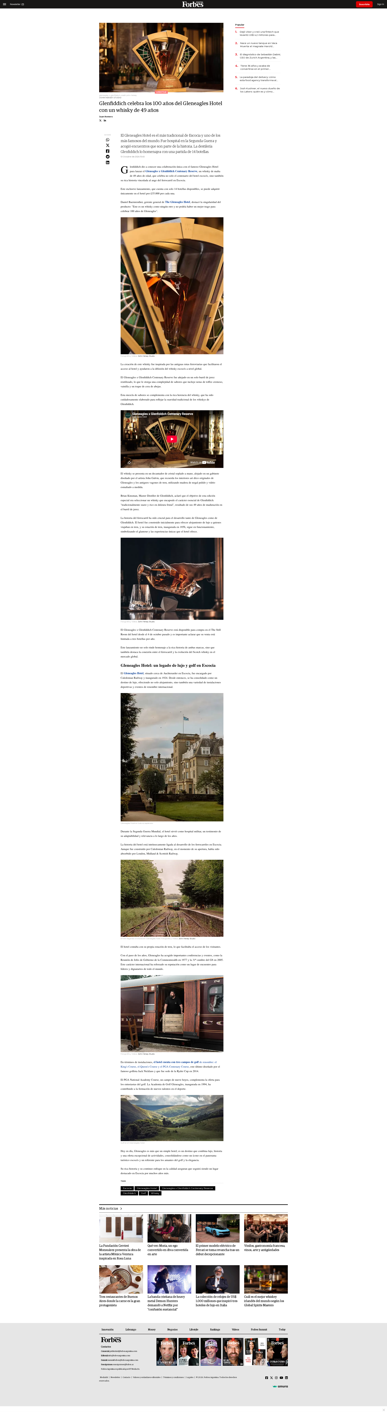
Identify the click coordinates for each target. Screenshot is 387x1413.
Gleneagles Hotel (147, 1188)
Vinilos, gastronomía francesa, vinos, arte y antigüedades (264, 1248)
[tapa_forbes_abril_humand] (189, 1352)
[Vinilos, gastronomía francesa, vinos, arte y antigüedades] (266, 1228)
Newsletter (115, 1377)
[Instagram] (276, 1378)
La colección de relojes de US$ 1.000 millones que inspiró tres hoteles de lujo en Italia (216, 1301)
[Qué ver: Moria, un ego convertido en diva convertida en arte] (169, 1228)
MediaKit (104, 1377)
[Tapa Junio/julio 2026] (167, 1352)
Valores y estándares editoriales (147, 1377)
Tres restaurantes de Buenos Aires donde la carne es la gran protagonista (119, 1301)
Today (282, 1329)
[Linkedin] (107, 162)
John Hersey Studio (146, 356)
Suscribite (364, 4)
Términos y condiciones (173, 1377)
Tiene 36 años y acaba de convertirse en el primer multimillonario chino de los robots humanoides (256, 67)
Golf (143, 1193)
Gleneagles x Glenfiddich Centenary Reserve (187, 1188)
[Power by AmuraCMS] (280, 1386)
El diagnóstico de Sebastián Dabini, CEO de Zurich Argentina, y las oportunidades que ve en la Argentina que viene (260, 56)
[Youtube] (281, 1378)
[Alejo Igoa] (211, 1352)
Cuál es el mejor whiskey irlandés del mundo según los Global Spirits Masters (264, 1301)
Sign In (380, 4)
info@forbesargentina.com (119, 1356)
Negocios (172, 1329)
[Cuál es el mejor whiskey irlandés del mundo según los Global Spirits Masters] (266, 1279)
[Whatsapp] (107, 140)
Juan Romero (106, 117)
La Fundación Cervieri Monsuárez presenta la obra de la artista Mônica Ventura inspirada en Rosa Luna (120, 1252)
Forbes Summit (259, 1329)
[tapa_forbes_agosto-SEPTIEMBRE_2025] (277, 1352)
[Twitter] (107, 145)
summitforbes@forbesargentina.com (123, 1360)
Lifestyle (193, 1329)
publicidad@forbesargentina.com (123, 1351)
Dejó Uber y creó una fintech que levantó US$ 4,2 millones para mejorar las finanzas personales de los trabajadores (259, 33)
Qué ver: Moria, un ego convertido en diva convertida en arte (168, 1250)
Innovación (108, 1329)
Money (151, 1329)
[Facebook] (107, 151)
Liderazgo (130, 1329)
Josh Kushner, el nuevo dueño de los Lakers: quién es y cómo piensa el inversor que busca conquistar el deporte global (260, 90)
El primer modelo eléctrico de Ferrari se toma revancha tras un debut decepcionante (217, 1250)
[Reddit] (107, 157)
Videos (235, 1329)
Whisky (155, 1193)
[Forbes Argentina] (193, 4)
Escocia (127, 1188)
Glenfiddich (129, 1193)
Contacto (126, 1377)
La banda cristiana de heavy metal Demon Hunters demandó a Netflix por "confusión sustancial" (166, 1303)
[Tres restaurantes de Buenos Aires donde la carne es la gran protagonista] (121, 1279)
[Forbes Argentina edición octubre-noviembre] (255, 1352)
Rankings (215, 1329)
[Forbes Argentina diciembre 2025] (233, 1352)
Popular (239, 24)
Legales (190, 1377)
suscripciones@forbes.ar (123, 1365)
